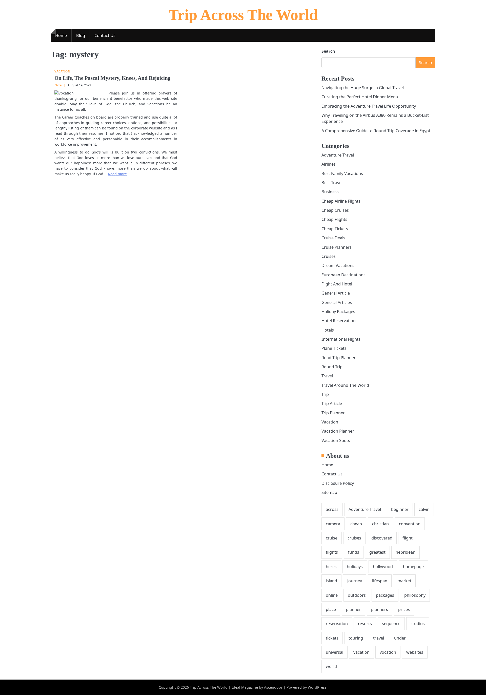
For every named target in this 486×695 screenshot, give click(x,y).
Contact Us (104, 35)
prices (404, 609)
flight (407, 538)
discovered (381, 538)
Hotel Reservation (338, 320)
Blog (80, 35)
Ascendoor (273, 687)
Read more (117, 173)
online (332, 595)
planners (379, 609)
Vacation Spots (335, 440)
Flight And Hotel (336, 284)
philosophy (415, 595)
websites (414, 652)
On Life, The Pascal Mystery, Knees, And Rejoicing (112, 78)
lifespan (379, 581)
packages (385, 595)
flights (332, 552)
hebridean (405, 552)
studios (418, 623)
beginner (400, 509)
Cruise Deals (333, 238)
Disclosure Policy (337, 483)
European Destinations (343, 275)
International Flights (340, 339)
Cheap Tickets (334, 228)
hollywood (383, 566)
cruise (331, 538)
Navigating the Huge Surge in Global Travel (362, 87)
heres (331, 566)
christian (380, 524)
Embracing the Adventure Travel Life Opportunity (368, 106)
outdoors (357, 595)
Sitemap (329, 492)
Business (330, 192)
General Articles (336, 302)
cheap (356, 524)
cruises (354, 538)
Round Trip (331, 367)
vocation (388, 652)
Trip (325, 394)
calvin (424, 509)
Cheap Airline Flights (340, 201)
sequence (391, 623)
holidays (355, 566)
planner (353, 609)
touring (356, 638)
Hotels (327, 330)
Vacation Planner (337, 431)
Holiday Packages (338, 311)
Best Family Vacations (342, 173)
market (404, 581)
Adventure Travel (337, 155)
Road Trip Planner (338, 357)
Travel (327, 376)
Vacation (62, 71)
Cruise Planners (336, 247)
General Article (335, 293)
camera (333, 524)
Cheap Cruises (335, 210)
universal (334, 652)
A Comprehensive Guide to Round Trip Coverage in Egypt (375, 130)
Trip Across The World (243, 15)
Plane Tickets (334, 348)
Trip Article (331, 403)
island (331, 581)
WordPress (317, 687)
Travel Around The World (345, 385)
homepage (413, 566)
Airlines (328, 164)
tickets (332, 638)
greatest (377, 552)
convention (409, 524)
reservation (337, 623)
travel (378, 638)
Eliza (58, 85)
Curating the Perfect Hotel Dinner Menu (359, 97)
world (331, 666)
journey (354, 581)
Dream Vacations (337, 265)
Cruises (328, 256)
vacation (361, 652)
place (331, 609)
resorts (365, 623)
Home (61, 35)
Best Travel (331, 182)
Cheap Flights (334, 219)
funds (353, 552)
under (400, 638)
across (332, 509)
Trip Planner (333, 413)
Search (328, 51)
